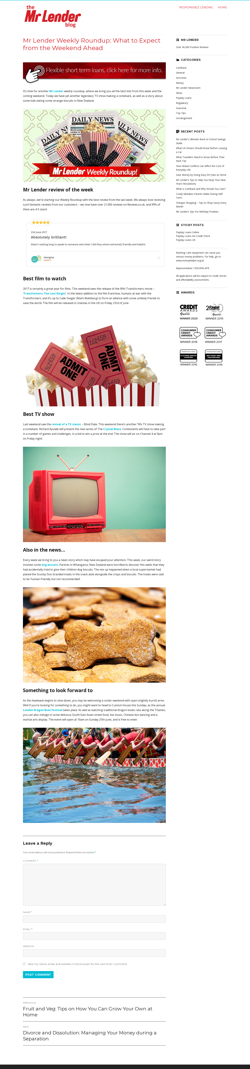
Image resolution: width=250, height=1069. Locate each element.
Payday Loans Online (187, 232)
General (180, 72)
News (179, 93)
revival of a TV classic (66, 424)
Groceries (181, 77)
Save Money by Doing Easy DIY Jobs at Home (201, 174)
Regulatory (182, 103)
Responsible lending (196, 7)
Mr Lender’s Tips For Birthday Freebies (197, 211)
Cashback (181, 67)
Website (28, 946)
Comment (30, 860)
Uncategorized (184, 118)
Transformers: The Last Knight (44, 293)
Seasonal (181, 108)
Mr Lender (56, 91)
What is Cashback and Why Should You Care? (201, 188)
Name (27, 912)
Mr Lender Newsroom (188, 87)
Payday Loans (183, 97)
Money (180, 82)
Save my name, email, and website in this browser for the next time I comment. (77, 964)
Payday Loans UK (185, 239)
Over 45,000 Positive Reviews (192, 47)
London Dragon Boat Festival (42, 710)
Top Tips (181, 113)
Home (222, 7)
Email (28, 929)
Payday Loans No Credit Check (193, 236)
